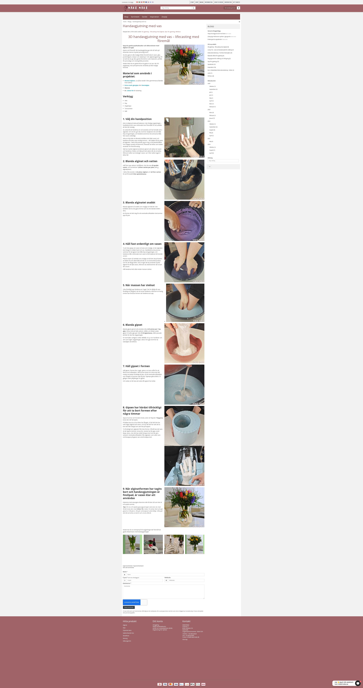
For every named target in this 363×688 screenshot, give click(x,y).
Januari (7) (212, 118)
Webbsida (168, 577)
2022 (209, 121)
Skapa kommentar (128, 607)
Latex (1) (210, 73)
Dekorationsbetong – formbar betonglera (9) (220, 53)
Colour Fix (130, 90)
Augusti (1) (212, 150)
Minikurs (178, 32)
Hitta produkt (212, 44)
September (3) (213, 89)
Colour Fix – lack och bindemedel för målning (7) (221, 50)
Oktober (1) (212, 86)
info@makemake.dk (193, 637)
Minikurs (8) (211, 76)
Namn (125, 571)
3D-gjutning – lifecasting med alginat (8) (218, 47)
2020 (209, 144)
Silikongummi (127, 641)
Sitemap (184, 639)
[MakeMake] (137, 8)
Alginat (125, 625)
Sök (210, 166)
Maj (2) (211, 133)
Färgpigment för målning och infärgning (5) (219, 58)
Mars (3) (211, 112)
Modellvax (126, 636)
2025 (209, 83)
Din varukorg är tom (230, 8)
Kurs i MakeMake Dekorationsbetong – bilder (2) (221, 70)
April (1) (211, 101)
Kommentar (127, 583)
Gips (124, 628)
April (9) (211, 153)
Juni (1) (211, 95)
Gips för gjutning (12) (213, 61)
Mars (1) (211, 104)
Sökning (210, 158)
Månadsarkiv (212, 81)
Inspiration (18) (212, 67)
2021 (209, 138)
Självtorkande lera (128, 633)
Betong (125, 638)
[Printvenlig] (239, 21)
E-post (131, 577)
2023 (209, 109)
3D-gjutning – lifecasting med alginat (153, 32)
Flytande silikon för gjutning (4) (216, 55)
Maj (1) (211, 98)
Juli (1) (211, 92)
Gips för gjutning (170, 32)
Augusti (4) (212, 130)
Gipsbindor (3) (211, 64)
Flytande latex (127, 630)
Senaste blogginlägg (214, 31)
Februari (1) (212, 107)
